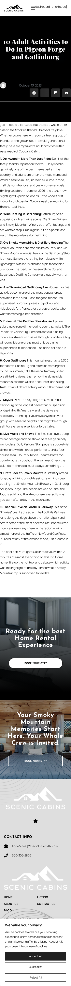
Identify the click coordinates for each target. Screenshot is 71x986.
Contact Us (46, 904)
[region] (35, 952)
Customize (35, 967)
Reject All (36, 977)
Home (8, 897)
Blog (8, 910)
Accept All (35, 956)
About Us (11, 904)
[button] (34, 92)
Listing (42, 897)
